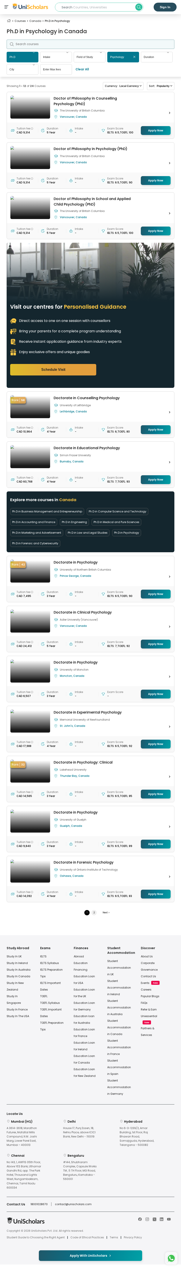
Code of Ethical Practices (87, 1237)
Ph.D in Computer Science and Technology (117, 511)
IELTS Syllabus (49, 963)
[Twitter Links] (154, 1219)
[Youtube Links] (169, 1219)
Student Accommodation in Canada (119, 1027)
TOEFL (43, 996)
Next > (106, 912)
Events (145, 983)
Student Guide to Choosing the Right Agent (36, 1237)
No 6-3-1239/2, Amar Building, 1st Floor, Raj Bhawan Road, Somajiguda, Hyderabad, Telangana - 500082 (137, 1136)
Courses (20, 21)
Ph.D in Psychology (126, 533)
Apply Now (155, 130)
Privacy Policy (133, 1237)
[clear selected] (134, 57)
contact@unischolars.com (73, 1204)
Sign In (165, 7)
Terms (114, 1237)
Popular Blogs (150, 996)
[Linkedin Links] (161, 1219)
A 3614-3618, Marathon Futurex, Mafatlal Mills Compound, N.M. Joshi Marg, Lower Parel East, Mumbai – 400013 (22, 1136)
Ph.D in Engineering (74, 522)
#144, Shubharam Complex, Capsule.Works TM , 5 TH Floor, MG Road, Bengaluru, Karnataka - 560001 (80, 1170)
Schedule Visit (53, 369)
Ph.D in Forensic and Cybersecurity (35, 543)
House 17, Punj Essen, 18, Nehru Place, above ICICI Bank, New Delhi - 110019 (79, 1132)
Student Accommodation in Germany (119, 1087)
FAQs (144, 1003)
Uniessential (149, 1016)
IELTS (43, 956)
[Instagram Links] (147, 1219)
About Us (147, 956)
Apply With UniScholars (88, 1255)
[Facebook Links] (140, 1219)
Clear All (82, 69)
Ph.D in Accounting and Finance (33, 522)
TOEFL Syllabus (50, 1003)
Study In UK (14, 956)
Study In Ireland (17, 963)
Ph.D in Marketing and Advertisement (36, 533)
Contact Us (148, 976)
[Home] (9, 21)
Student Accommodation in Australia (119, 1007)
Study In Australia (18, 970)
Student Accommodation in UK (119, 967)
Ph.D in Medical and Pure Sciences (116, 522)
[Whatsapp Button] (171, 1258)
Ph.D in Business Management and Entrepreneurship (47, 511)
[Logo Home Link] (26, 1222)
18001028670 (39, 1204)
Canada (35, 21)
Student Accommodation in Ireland (119, 987)
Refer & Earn (149, 1009)
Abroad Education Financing (81, 963)
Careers (146, 989)
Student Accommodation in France (119, 1047)
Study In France (17, 1009)
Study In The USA (18, 1016)
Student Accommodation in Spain (119, 1067)
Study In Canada (18, 976)
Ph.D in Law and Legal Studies (87, 533)
